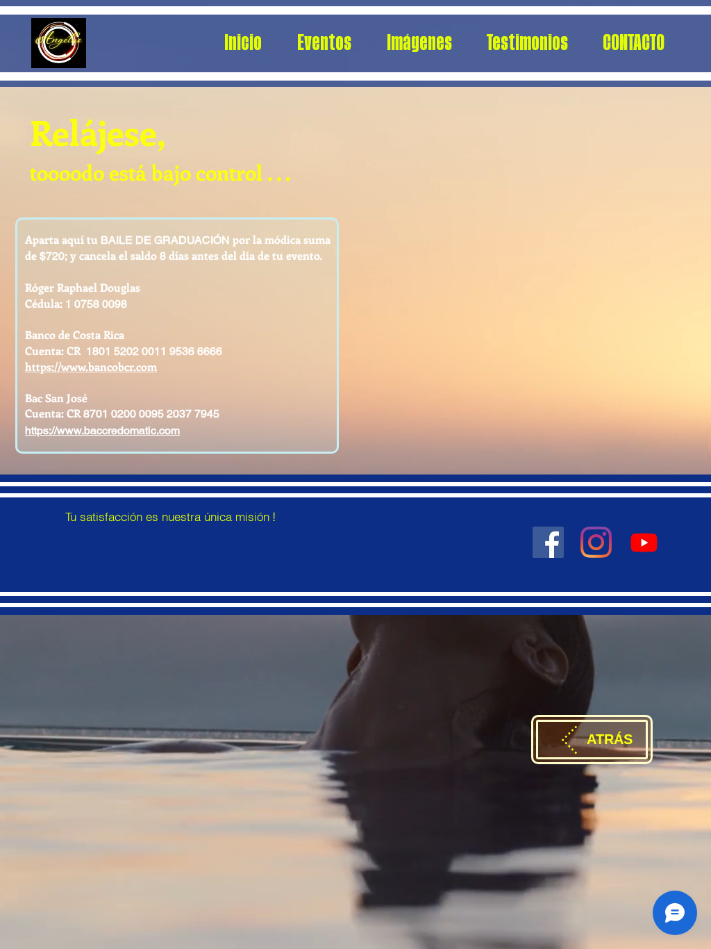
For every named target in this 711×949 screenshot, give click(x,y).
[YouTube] (644, 542)
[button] (324, 43)
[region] (170, 491)
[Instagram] (596, 542)
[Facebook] (548, 542)
